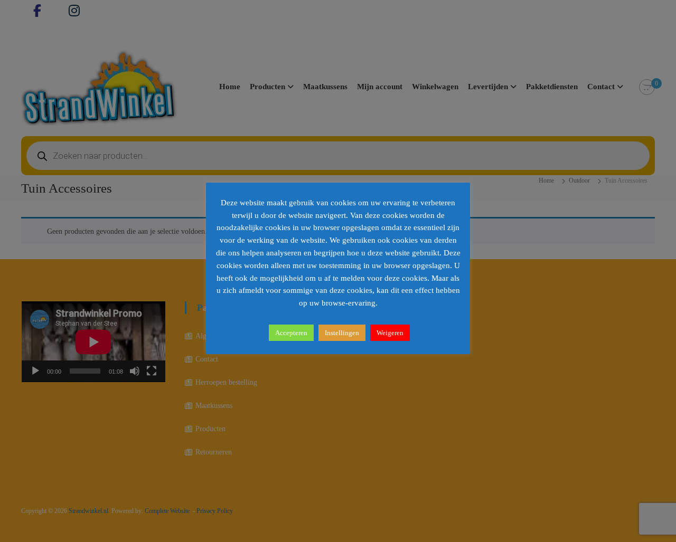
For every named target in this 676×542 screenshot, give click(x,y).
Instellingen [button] (342, 333)
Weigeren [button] (390, 333)
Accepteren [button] (291, 333)
